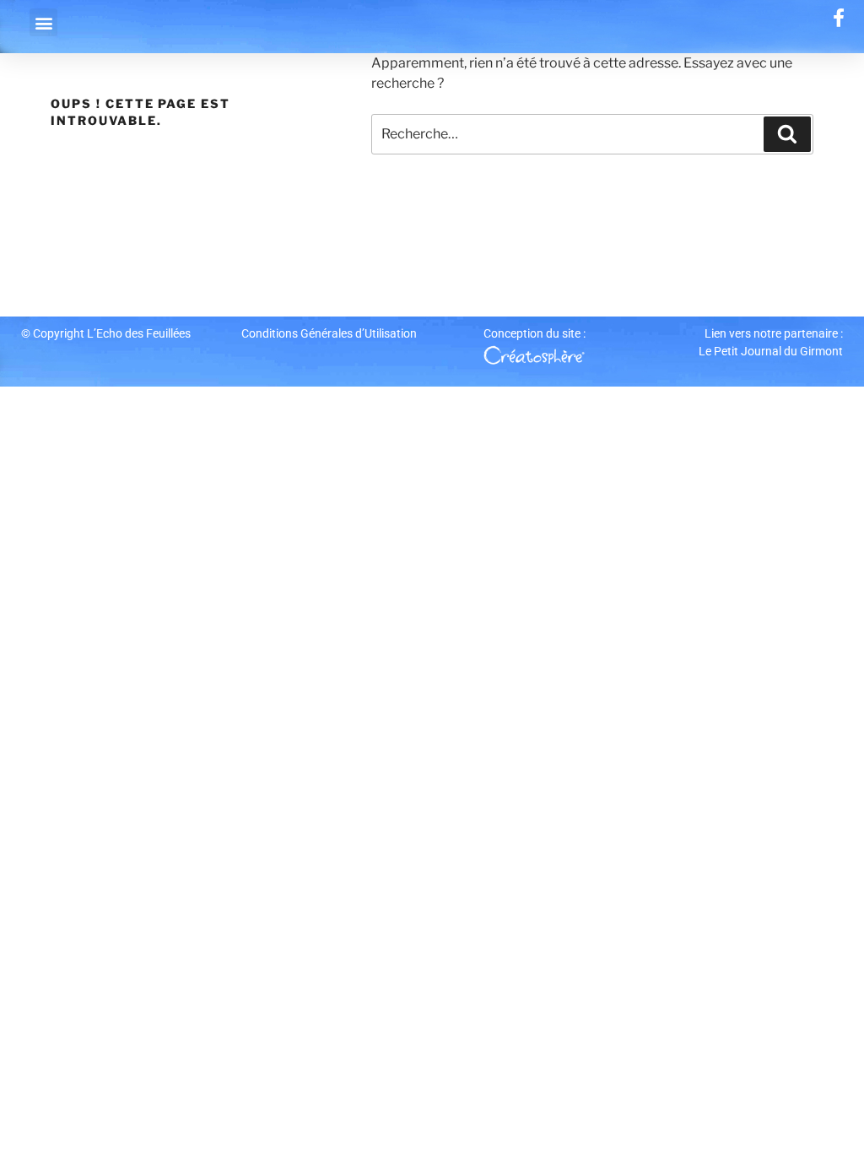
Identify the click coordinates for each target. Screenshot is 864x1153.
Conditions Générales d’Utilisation (329, 333)
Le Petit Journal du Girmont (771, 351)
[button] (43, 22)
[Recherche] (787, 134)
